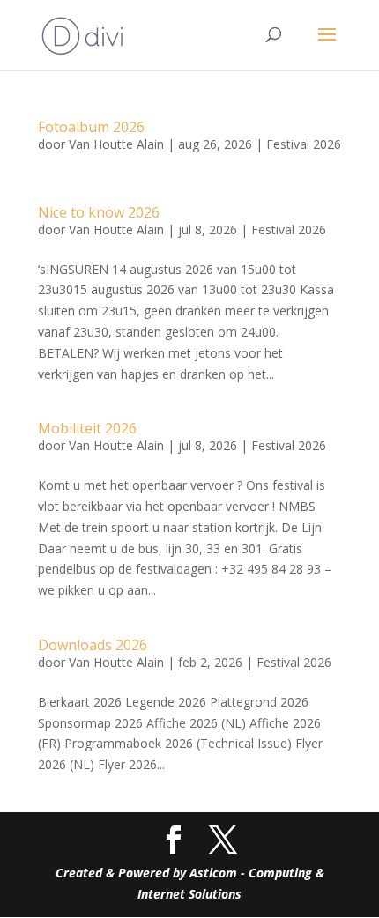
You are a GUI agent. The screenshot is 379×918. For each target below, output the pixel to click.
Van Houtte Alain (116, 144)
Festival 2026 (303, 144)
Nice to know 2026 (99, 212)
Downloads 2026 (92, 645)
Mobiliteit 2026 (87, 428)
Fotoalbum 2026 (91, 127)
